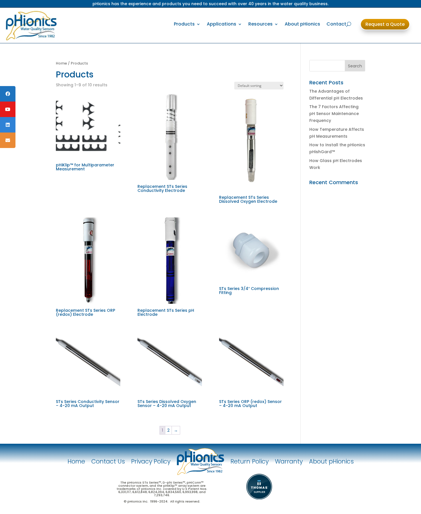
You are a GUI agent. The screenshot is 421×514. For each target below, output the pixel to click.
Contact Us (108, 461)
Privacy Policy (150, 461)
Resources (260, 24)
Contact (336, 24)
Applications (221, 24)
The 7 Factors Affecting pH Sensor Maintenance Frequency (334, 113)
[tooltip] (7, 94)
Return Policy (250, 461)
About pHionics (302, 24)
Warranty (289, 461)
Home (61, 63)
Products (184, 24)
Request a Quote (385, 24)
